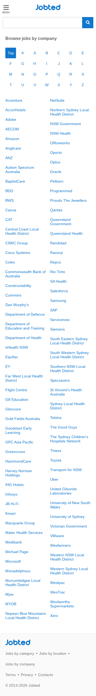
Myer (9, 594)
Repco (55, 262)
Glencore (13, 409)
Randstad (58, 243)
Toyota (55, 460)
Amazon (12, 139)
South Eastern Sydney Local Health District (69, 341)
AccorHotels (15, 110)
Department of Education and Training (24, 326)
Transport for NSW (66, 470)
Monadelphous (17, 571)
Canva (10, 210)
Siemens (57, 329)
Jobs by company (20, 664)
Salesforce (59, 291)
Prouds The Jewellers (68, 200)
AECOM (12, 129)
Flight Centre (16, 390)
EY (7, 366)
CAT (9, 219)
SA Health (58, 281)
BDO (9, 191)
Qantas (56, 210)
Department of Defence (25, 314)
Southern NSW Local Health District (67, 368)
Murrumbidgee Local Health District (22, 582)
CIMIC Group (16, 243)
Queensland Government (60, 221)
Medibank (13, 542)
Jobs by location (52, 653)
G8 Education (16, 399)
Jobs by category (19, 653)
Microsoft (13, 561)
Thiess (55, 450)
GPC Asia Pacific (19, 442)
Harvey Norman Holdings (18, 473)
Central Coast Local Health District (22, 231)
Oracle (55, 172)
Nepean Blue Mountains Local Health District (25, 615)
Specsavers (60, 380)
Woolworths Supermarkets (62, 604)
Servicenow (60, 320)
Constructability (18, 285)
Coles (10, 262)
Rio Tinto (57, 272)
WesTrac (57, 592)
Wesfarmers (60, 545)
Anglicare (13, 148)
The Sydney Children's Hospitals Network (69, 439)
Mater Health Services (24, 532)
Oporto (56, 152)
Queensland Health (66, 233)
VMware (57, 536)
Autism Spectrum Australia (19, 169)
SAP (53, 310)
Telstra (55, 417)
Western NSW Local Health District (67, 557)
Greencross (15, 452)
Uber (54, 479)
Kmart (10, 513)
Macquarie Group (20, 523)
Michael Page (16, 552)
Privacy (27, 675)
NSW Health (60, 133)
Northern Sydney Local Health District (69, 112)
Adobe (10, 119)
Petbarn (56, 181)
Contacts (45, 675)
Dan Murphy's (17, 305)
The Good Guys (63, 427)
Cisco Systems (17, 252)
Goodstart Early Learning (18, 430)
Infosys (11, 494)
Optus (55, 162)
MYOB (10, 604)
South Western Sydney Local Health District (69, 355)
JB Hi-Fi (12, 504)
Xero (54, 615)
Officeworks (60, 143)
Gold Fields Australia (22, 419)
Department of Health (23, 338)
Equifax (11, 357)
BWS (9, 200)
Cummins (13, 295)
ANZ (9, 158)
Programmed (61, 191)
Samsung (58, 300)
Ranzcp (56, 252)
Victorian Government (68, 526)
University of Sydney (67, 516)
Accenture (13, 100)
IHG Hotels (14, 485)
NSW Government (65, 124)
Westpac (57, 582)
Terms (10, 675)
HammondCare (18, 461)
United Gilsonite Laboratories (63, 491)
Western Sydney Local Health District (69, 571)
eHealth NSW (16, 347)
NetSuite (57, 100)
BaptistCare (15, 181)
